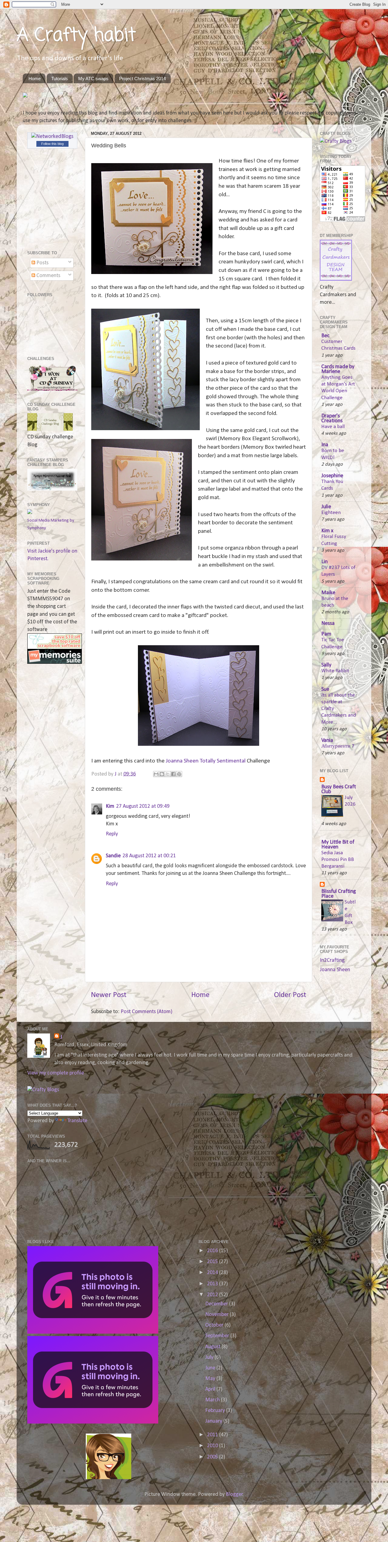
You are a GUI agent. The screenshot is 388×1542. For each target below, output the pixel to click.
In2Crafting (332, 960)
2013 (213, 1284)
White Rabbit (335, 670)
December (217, 1304)
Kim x (327, 531)
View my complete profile (55, 1073)
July (210, 1357)
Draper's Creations (332, 418)
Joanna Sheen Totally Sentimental (205, 761)
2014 (213, 1273)
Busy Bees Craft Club (338, 789)
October (215, 1325)
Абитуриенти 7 (337, 746)
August (213, 1347)
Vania (327, 740)
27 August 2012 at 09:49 (142, 806)
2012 (213, 1295)
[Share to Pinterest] (179, 774)
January (214, 1421)
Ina (324, 445)
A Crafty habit (76, 36)
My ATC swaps (93, 78)
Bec (325, 336)
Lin (324, 562)
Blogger (234, 1494)
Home (34, 78)
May (210, 1379)
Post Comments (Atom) (146, 1012)
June (210, 1368)
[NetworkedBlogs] (52, 136)
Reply (112, 834)
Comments (47, 276)
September (217, 1336)
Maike (328, 593)
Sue (325, 689)
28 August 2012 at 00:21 (149, 856)
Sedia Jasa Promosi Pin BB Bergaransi (337, 859)
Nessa (328, 623)
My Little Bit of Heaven (337, 844)
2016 (213, 1251)
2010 (213, 1446)
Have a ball (333, 426)
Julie (326, 507)
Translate (77, 1121)
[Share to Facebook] (173, 774)
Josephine (332, 476)
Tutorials (59, 78)
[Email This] (156, 774)
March (213, 1400)
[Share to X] (168, 774)
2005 (213, 1457)
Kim (110, 806)
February (215, 1411)
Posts (41, 263)
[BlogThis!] (162, 774)
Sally (326, 665)
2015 (213, 1262)
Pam (326, 634)
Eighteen (331, 512)
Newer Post (108, 995)
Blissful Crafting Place (338, 894)
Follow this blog (52, 144)
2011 (213, 1435)
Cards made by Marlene (337, 369)
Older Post (290, 995)
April (210, 1389)
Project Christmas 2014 (142, 78)
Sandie (113, 856)
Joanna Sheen (335, 970)
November (217, 1315)
